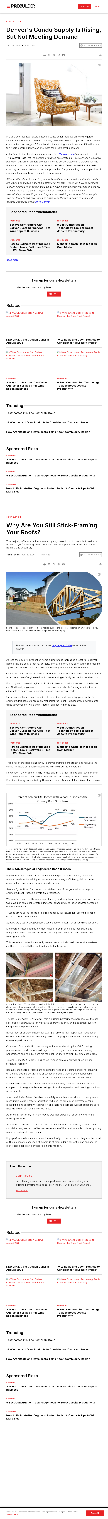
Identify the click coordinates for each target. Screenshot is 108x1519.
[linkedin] (49, 55)
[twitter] (54, 55)
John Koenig (12, 554)
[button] (8, 7)
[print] (100, 55)
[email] (63, 55)
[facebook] (44, 55)
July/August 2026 (62, 645)
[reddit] (58, 55)
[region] (54, 1513)
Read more (12, 260)
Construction (13, 21)
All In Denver (42, 201)
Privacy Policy (12, 1514)
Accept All (95, 1513)
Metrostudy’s (66, 154)
